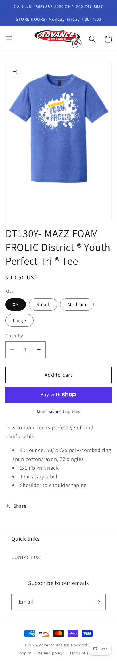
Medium (77, 304)
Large (19, 320)
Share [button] (20, 506)
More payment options (58, 411)
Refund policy (50, 653)
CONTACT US (25, 557)
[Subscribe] (97, 602)
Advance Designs (54, 644)
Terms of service (85, 653)
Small (42, 304)
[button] (9, 39)
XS (16, 304)
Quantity (14, 336)
